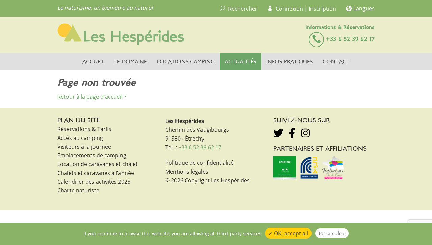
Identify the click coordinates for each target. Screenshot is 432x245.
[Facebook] (292, 133)
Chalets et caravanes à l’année (95, 173)
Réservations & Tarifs (84, 129)
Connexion (289, 8)
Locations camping (186, 62)
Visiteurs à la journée (84, 146)
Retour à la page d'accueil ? (91, 96)
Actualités (240, 62)
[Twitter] (278, 133)
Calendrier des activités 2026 (93, 181)
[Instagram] (305, 133)
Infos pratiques (289, 62)
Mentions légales (186, 171)
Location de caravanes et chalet (97, 164)
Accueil (93, 62)
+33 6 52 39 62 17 (350, 39)
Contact (336, 62)
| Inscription (320, 8)
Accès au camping (80, 138)
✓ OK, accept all (288, 233)
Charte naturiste (78, 190)
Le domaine (130, 62)
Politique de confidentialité (199, 162)
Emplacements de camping (91, 155)
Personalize (332, 233)
